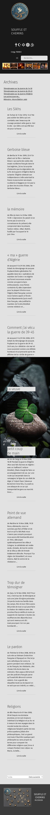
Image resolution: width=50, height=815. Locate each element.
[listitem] (6, 66)
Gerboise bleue (18, 149)
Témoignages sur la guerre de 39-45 (18, 91)
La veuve (13, 389)
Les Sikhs (14, 109)
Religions (14, 706)
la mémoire (15, 209)
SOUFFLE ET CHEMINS (19, 31)
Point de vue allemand (16, 515)
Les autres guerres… (12, 96)
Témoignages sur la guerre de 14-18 (18, 88)
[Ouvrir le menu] (17, 58)
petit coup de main (15, 451)
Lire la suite (21, 134)
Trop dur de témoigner (16, 584)
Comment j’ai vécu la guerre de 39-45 (21, 329)
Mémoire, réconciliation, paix (15, 99)
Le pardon (14, 647)
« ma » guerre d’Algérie (17, 257)
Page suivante (36, 777)
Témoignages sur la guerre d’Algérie (18, 94)
